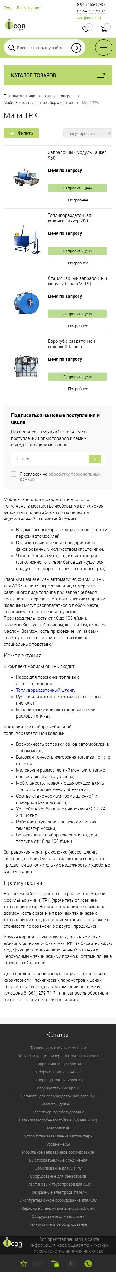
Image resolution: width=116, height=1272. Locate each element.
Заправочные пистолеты (58, 1064)
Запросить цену (77, 188)
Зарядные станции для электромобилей (58, 1208)
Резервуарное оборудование (58, 1112)
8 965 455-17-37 (91, 4)
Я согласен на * (60, 477)
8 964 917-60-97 (91, 11)
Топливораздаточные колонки (58, 1048)
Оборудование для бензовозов (58, 1176)
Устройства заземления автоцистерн (58, 1136)
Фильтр (25, 133)
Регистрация (28, 8)
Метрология (58, 1128)
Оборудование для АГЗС (58, 1072)
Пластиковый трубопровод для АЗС (58, 1184)
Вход (8, 8)
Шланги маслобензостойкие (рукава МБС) (58, 1120)
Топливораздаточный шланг (45, 690)
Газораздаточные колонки (58, 1080)
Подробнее (78, 200)
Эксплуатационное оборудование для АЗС (58, 1200)
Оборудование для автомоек (58, 1216)
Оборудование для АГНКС (58, 1168)
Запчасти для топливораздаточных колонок (58, 1056)
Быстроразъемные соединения (58, 1160)
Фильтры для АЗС (58, 1104)
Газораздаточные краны (58, 1088)
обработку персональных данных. (60, 477)
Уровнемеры (58, 1144)
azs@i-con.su (89, 17)
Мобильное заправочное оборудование (58, 1152)
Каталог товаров (33, 75)
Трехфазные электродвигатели (58, 1192)
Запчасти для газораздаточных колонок (58, 1096)
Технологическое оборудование (58, 1224)
